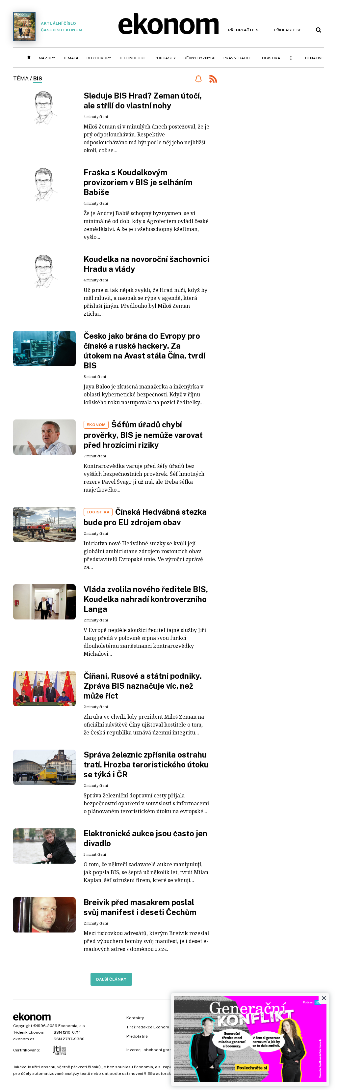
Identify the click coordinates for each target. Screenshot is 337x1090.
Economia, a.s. (72, 1025)
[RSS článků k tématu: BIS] (213, 79)
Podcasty (165, 58)
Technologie (133, 58)
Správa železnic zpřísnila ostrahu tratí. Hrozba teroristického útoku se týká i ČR (146, 764)
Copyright (22, 1025)
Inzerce (133, 1049)
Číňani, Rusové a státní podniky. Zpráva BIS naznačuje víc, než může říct (143, 685)
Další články (111, 979)
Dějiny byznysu (200, 58)
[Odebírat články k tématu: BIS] (198, 79)
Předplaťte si (244, 30)
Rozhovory (99, 58)
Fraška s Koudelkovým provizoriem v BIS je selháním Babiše (138, 182)
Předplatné (137, 1036)
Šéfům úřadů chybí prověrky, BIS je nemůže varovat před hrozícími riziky (143, 434)
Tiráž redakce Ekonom (147, 1027)
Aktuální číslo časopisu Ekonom (61, 26)
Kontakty (135, 1018)
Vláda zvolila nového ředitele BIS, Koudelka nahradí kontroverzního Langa (146, 599)
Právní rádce (237, 58)
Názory (47, 58)
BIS (37, 78)
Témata (71, 58)
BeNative (314, 58)
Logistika (270, 58)
